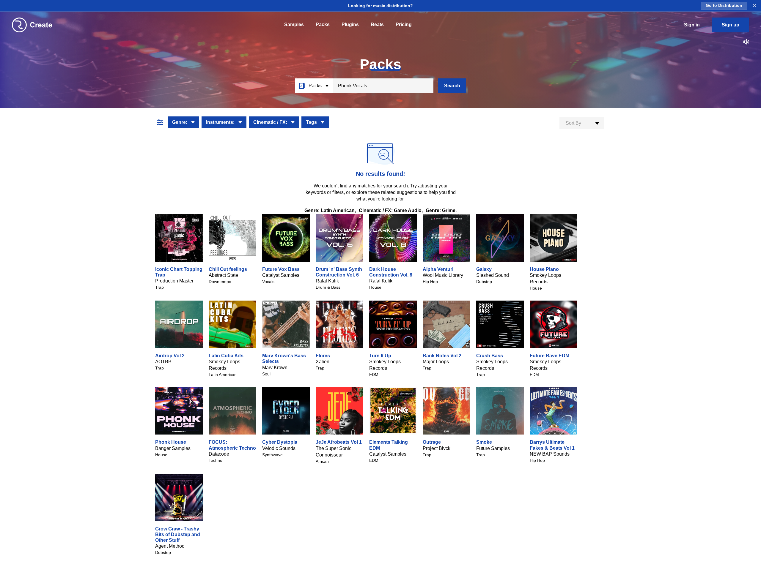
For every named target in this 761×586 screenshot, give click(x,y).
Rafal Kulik (327, 280)
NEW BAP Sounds (550, 454)
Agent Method (170, 546)
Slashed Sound (492, 275)
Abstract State (223, 275)
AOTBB (163, 361)
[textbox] (582, 123)
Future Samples (493, 448)
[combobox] (581, 123)
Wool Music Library (443, 275)
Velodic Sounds (278, 448)
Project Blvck (436, 448)
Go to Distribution (724, 5)
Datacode (219, 454)
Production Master (174, 280)
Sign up (730, 24)
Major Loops (436, 361)
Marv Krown (274, 367)
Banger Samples (173, 448)
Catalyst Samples (280, 275)
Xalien (322, 361)
